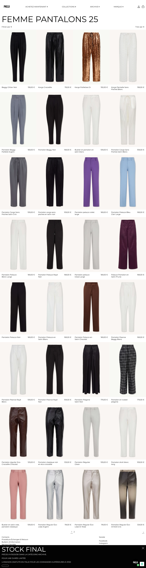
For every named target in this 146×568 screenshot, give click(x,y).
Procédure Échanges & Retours (15, 539)
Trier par (139, 27)
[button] (143, 6)
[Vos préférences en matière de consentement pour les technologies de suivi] (142, 564)
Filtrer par (6, 27)
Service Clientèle (9, 544)
